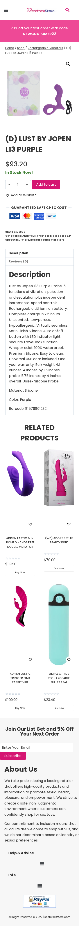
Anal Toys (29, 236)
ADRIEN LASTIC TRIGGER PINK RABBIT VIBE (20, 678)
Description (18, 253)
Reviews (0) (18, 261)
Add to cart (46, 184)
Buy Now (20, 572)
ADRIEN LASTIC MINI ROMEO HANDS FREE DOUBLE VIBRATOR (20, 542)
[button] (6, 10)
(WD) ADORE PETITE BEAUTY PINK (59, 540)
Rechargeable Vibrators (47, 239)
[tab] (39, 253)
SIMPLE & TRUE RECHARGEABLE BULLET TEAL (59, 678)
